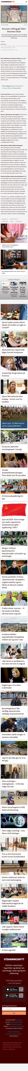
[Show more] (14, 90)
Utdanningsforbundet (16, 1024)
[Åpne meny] (26, 1)
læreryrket (5, 219)
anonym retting (14, 219)
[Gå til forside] (8, 1)
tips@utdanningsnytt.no (16, 1022)
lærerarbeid (5, 221)
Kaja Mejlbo (19, 1020)
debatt (12, 221)
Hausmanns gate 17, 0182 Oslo (16, 1026)
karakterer (19, 221)
